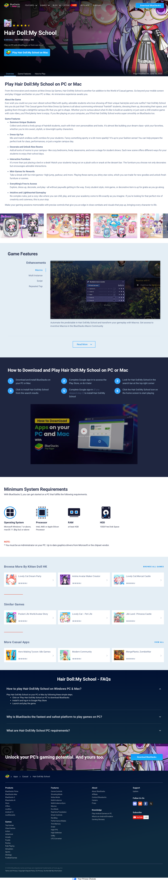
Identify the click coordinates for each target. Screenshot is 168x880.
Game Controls (56, 791)
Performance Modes (58, 821)
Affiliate (84, 5)
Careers (95, 800)
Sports (7, 852)
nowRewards (10, 815)
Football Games (11, 858)
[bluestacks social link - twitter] (151, 804)
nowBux (8, 809)
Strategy (8, 855)
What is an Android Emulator (102, 816)
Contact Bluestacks (99, 797)
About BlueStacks (98, 791)
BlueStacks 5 (10, 797)
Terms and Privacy (11, 871)
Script (53, 827)
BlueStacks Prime (11, 791)
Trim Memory (56, 824)
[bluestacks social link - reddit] (140, 804)
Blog (55, 5)
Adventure (9, 834)
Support (97, 5)
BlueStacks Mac (11, 794)
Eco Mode (54, 809)
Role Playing (9, 846)
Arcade (8, 837)
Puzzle (7, 840)
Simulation (9, 849)
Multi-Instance (56, 800)
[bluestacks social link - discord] (135, 804)
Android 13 (9, 812)
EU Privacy (39, 871)
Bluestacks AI (10, 800)
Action (7, 831)
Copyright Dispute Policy (27, 871)
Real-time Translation (59, 812)
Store (70, 5)
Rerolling (54, 818)
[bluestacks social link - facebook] (146, 804)
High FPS (54, 830)
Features (29, 5)
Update (135, 791)
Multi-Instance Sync (58, 803)
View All (159, 642)
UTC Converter (56, 839)
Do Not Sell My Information (53, 871)
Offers (7, 806)
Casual (8, 40)
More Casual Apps (17, 642)
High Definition (56, 833)
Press (94, 803)
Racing (7, 843)
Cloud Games (10, 828)
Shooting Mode (56, 794)
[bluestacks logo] (12, 5)
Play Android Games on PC (102, 813)
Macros (54, 806)
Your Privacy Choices (87, 879)
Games (43, 5)
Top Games (9, 825)
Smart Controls (56, 815)
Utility (53, 836)
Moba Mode (55, 797)
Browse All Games (153, 567)
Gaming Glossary (98, 819)
